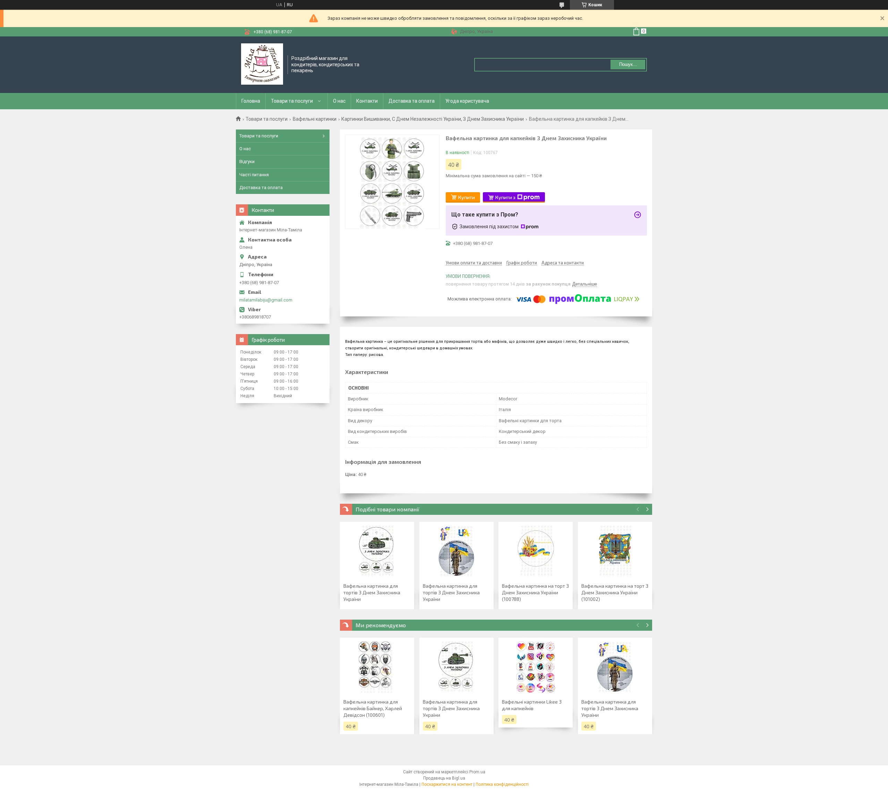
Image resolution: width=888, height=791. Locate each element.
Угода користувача (467, 101)
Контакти (367, 101)
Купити (466, 197)
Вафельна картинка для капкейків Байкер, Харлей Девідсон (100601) (372, 708)
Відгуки (247, 161)
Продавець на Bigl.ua (444, 778)
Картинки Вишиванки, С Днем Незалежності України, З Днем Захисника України (432, 119)
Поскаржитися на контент (446, 784)
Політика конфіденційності (502, 784)
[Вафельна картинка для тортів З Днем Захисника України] (377, 551)
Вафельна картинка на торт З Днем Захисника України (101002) (614, 592)
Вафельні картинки (314, 119)
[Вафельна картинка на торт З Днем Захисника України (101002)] (615, 551)
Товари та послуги (292, 101)
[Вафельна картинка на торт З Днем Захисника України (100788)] (535, 551)
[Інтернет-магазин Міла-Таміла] (262, 64)
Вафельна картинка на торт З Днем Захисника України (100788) (535, 592)
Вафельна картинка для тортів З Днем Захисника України (371, 592)
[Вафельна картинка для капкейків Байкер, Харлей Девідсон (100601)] (377, 667)
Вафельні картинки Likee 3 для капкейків (532, 705)
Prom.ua (477, 771)
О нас (339, 101)
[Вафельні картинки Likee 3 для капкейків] (535, 667)
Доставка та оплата (411, 101)
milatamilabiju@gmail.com (265, 300)
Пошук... (628, 64)
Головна (250, 101)
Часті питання (254, 174)
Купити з (505, 197)
